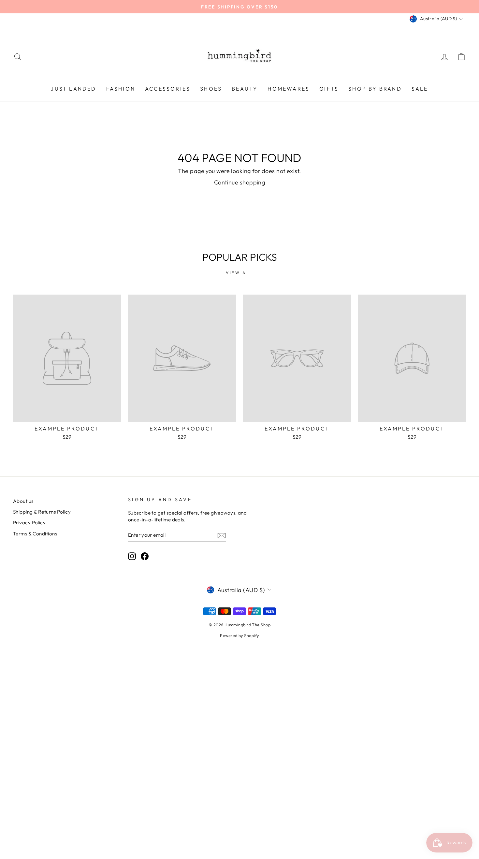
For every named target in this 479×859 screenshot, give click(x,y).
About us (23, 501)
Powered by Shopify (239, 635)
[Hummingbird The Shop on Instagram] (132, 556)
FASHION (120, 88)
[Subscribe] (221, 535)
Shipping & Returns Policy (42, 512)
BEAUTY (245, 88)
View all (239, 272)
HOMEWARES (289, 88)
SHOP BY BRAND (375, 88)
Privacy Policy (29, 522)
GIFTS (329, 88)
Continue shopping (239, 182)
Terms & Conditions (35, 534)
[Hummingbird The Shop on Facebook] (145, 556)
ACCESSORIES (167, 88)
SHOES (211, 88)
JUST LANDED (73, 88)
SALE (420, 88)
